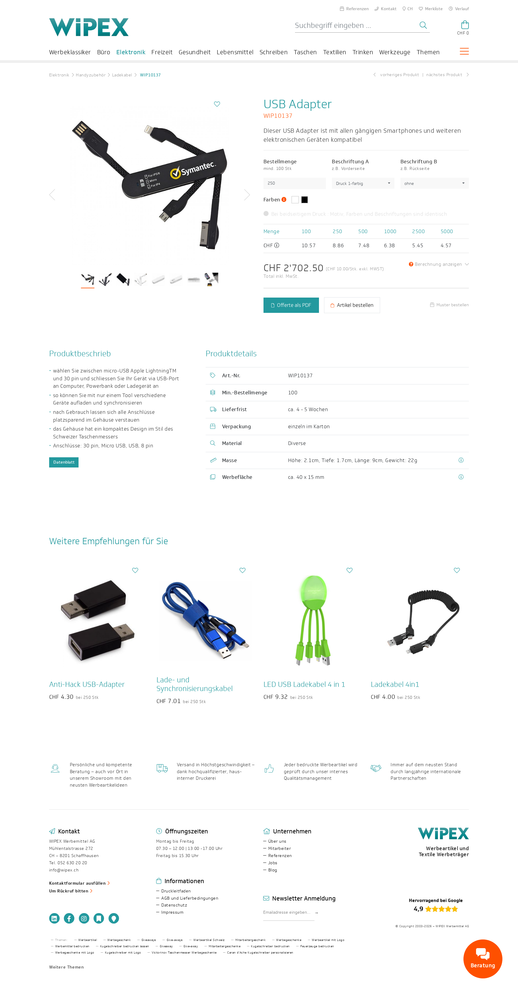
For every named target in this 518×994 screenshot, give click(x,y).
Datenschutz (174, 905)
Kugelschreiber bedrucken (270, 946)
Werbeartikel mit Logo (328, 940)
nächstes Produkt (444, 75)
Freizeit (162, 52)
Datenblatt (64, 462)
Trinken (363, 52)
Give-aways (175, 940)
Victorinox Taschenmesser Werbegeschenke (184, 952)
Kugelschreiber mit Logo (123, 952)
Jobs (273, 863)
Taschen (305, 52)
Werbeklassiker (70, 52)
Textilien (335, 52)
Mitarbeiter (279, 848)
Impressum (172, 912)
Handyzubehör (91, 75)
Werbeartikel (87, 940)
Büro (103, 52)
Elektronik (131, 52)
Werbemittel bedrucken (72, 946)
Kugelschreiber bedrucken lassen (124, 946)
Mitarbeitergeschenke (225, 946)
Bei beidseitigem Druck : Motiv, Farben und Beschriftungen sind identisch (359, 214)
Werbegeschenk (119, 940)
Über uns (277, 841)
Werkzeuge (394, 52)
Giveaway (166, 946)
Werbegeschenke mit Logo (74, 952)
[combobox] (363, 183)
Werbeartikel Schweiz (209, 940)
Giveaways (148, 940)
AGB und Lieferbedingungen (189, 898)
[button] (59, 195)
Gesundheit (195, 52)
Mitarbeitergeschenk (250, 940)
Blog (272, 870)
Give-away (190, 946)
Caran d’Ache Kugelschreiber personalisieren (260, 952)
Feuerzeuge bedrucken (317, 946)
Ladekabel (122, 75)
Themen (428, 52)
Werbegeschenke (288, 940)
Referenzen (280, 856)
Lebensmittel (235, 52)
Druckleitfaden (176, 891)
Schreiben (274, 52)
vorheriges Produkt (399, 75)
